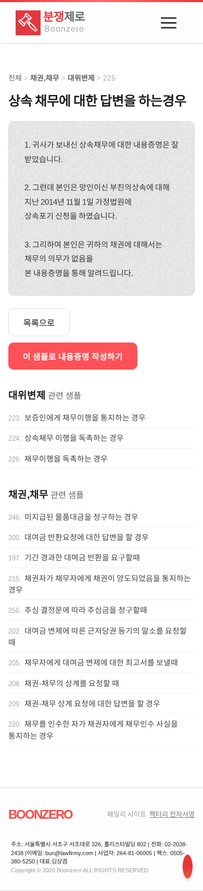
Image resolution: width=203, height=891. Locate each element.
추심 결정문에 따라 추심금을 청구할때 (85, 609)
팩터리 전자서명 (172, 814)
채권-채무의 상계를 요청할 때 (71, 683)
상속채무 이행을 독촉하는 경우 (74, 437)
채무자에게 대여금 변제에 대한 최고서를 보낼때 (101, 662)
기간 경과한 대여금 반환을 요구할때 (82, 557)
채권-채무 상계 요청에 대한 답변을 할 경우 (92, 703)
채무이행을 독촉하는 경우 (66, 458)
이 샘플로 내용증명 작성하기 (73, 356)
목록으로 (39, 322)
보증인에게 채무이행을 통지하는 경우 (85, 417)
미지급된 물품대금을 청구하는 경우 (81, 516)
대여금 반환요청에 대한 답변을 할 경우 (86, 537)
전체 (15, 77)
